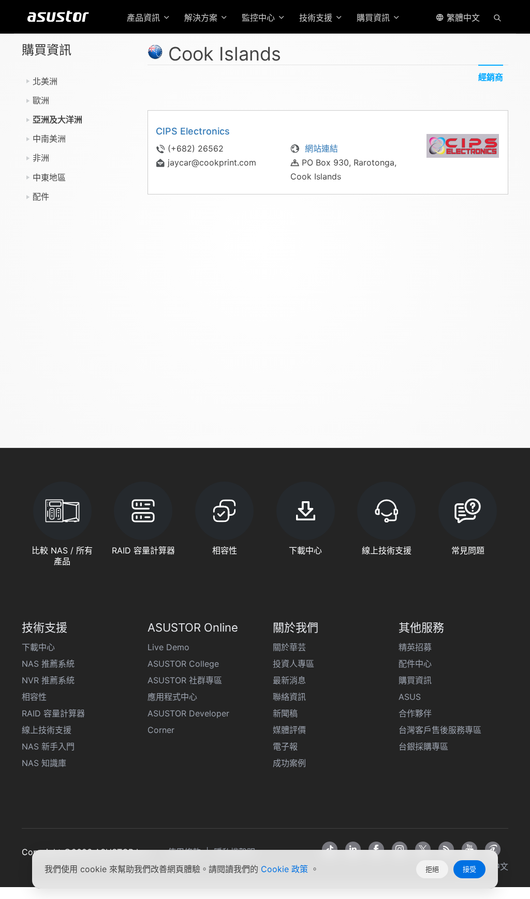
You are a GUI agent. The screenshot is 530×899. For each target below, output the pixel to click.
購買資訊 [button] (374, 17)
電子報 (285, 746)
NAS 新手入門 (48, 746)
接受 (469, 869)
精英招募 (415, 647)
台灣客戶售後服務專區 (440, 730)
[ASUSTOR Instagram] (399, 849)
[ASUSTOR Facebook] (376, 849)
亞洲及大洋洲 (57, 119)
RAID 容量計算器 (53, 713)
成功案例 (289, 763)
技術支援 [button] (317, 17)
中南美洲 (49, 138)
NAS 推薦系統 (48, 663)
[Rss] (446, 849)
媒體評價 (289, 730)
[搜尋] (497, 17)
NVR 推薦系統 (48, 680)
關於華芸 (289, 647)
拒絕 (432, 869)
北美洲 (45, 81)
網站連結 (320, 148)
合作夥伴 (415, 713)
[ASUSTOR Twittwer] (423, 849)
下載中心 (38, 647)
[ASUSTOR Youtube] (469, 849)
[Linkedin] (353, 849)
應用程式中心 (172, 697)
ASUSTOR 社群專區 (185, 680)
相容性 (34, 697)
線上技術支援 (46, 730)
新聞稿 (285, 713)
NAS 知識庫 (44, 763)
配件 (41, 196)
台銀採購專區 (423, 746)
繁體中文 (462, 17)
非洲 (41, 158)
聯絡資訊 (289, 697)
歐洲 (41, 100)
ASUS (410, 697)
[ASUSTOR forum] (492, 849)
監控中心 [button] (259, 17)
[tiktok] (329, 849)
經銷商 (490, 77)
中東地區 (49, 177)
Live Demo (168, 647)
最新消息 (289, 680)
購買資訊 (415, 680)
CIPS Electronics (193, 131)
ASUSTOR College (183, 663)
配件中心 (415, 663)
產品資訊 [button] (145, 17)
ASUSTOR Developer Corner (188, 721)
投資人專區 (293, 663)
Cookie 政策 (286, 869)
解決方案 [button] (202, 17)
